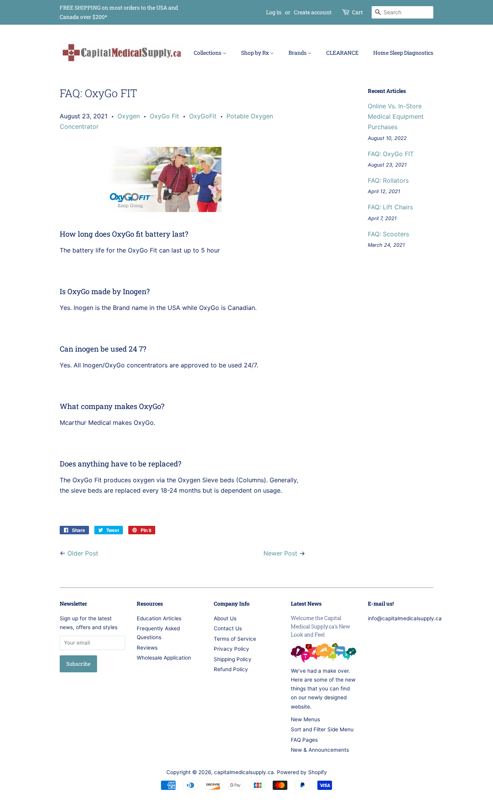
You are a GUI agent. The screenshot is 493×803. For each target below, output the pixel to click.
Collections (208, 52)
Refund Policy (231, 669)
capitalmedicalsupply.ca (244, 772)
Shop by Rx (255, 52)
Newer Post (280, 553)
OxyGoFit (202, 116)
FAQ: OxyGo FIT (391, 154)
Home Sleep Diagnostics (403, 52)
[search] (402, 12)
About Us (225, 618)
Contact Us (228, 628)
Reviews (147, 648)
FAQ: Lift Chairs (390, 207)
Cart (357, 12)
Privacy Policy (231, 649)
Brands (298, 52)
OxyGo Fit (164, 116)
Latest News (306, 603)
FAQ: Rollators (388, 180)
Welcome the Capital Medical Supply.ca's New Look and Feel (320, 626)
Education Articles (159, 618)
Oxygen (128, 116)
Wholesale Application (164, 658)
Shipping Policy (233, 659)
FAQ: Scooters (388, 234)
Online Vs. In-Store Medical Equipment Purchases (396, 116)
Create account (313, 12)
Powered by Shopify (302, 772)
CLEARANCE (342, 52)
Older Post (82, 553)
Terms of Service (235, 639)
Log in (274, 12)
